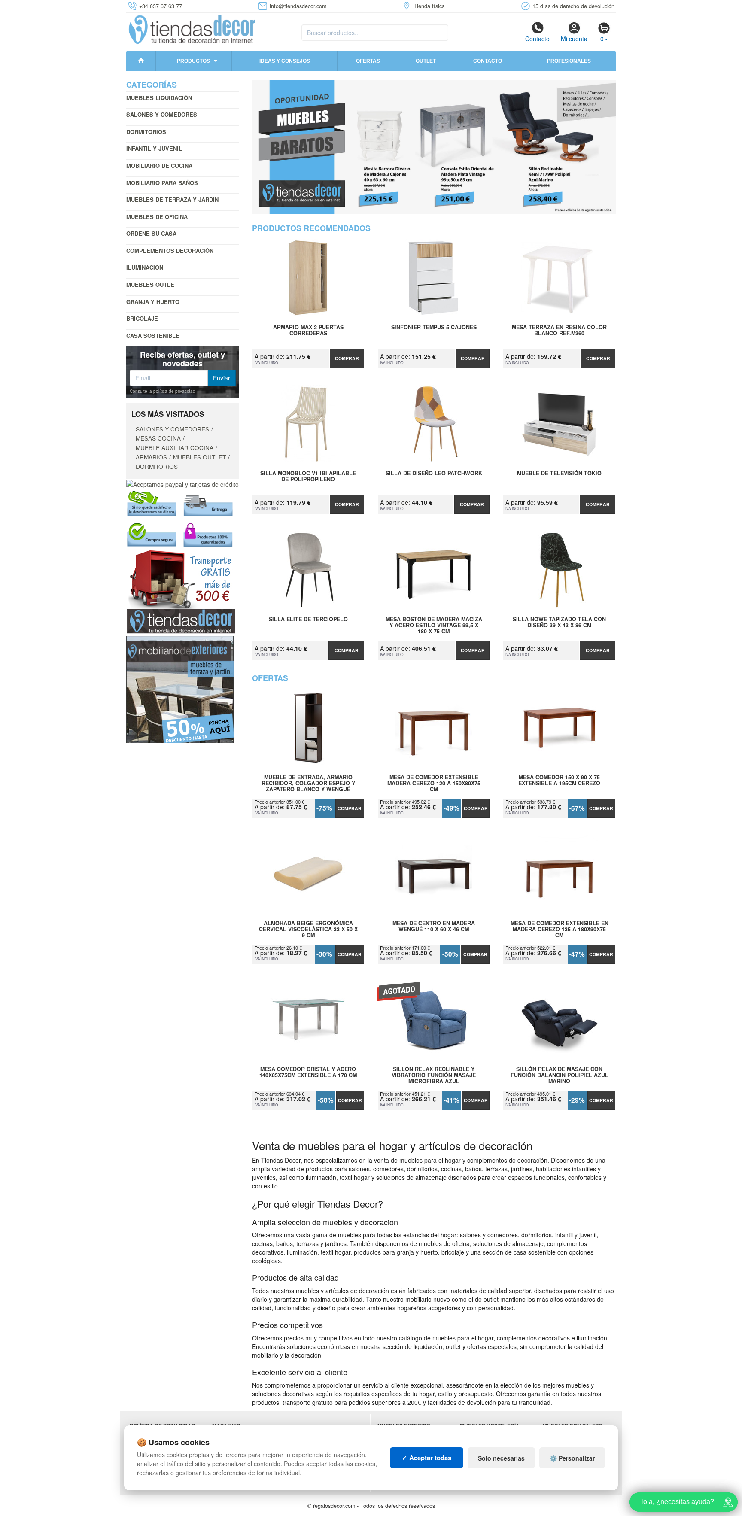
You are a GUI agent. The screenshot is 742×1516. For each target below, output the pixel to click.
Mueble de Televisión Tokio (559, 473)
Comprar (347, 358)
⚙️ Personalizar (572, 1458)
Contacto (537, 38)
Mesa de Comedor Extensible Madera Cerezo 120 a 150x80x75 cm (433, 783)
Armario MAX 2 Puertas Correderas (308, 330)
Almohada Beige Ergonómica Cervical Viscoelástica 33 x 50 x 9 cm (308, 929)
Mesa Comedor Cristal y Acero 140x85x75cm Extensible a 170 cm (308, 1072)
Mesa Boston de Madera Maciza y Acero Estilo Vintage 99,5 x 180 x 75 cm (434, 625)
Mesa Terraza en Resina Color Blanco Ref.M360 (559, 330)
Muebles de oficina (157, 217)
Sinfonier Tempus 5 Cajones (434, 327)
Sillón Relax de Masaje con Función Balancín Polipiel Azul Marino (559, 1075)
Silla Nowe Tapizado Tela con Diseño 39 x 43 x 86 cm (559, 622)
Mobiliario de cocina (159, 165)
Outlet (426, 61)
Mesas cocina (158, 438)
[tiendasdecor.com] (192, 28)
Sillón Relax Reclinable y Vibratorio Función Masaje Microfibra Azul (434, 1075)
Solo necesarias (501, 1458)
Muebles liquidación (159, 98)
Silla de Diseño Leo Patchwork (434, 473)
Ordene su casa (151, 233)
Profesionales (569, 61)
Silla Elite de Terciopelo (308, 619)
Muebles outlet (152, 284)
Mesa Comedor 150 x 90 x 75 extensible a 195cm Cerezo (559, 780)
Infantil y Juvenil (154, 148)
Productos (193, 61)
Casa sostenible (152, 335)
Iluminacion (144, 267)
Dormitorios (146, 132)
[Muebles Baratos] (434, 147)
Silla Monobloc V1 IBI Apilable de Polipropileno (308, 476)
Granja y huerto (152, 302)
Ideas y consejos (284, 61)
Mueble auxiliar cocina (174, 447)
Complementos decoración (169, 250)
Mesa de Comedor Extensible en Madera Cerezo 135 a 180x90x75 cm (559, 929)
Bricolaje (142, 318)
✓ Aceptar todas (426, 1457)
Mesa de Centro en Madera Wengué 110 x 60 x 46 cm (433, 926)
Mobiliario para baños (162, 183)
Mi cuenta (574, 38)
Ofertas (368, 61)
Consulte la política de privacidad (162, 391)
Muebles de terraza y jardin (172, 199)
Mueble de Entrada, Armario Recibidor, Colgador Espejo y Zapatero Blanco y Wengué (308, 783)
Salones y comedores (161, 114)
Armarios (151, 457)
